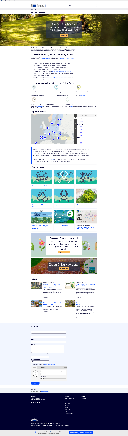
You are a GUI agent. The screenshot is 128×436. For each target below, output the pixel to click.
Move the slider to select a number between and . (51, 372)
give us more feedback (45, 391)
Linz (80, 122)
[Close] (95, 115)
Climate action (67, 409)
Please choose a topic (35, 354)
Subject (32, 339)
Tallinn (81, 138)
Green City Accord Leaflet (61, 225)
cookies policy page (52, 431)
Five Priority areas (59, 185)
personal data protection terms (49, 364)
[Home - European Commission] (39, 5)
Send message (35, 383)
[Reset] (75, 115)
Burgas (81, 129)
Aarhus (81, 135)
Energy (66, 411)
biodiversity (82, 95)
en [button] (70, 5)
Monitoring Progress (82, 185)
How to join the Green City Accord (41, 185)
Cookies (55, 425)
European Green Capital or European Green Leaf (62, 71)
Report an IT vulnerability (35, 425)
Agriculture (67, 405)
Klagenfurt (81, 121)
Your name (33, 330)
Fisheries (66, 407)
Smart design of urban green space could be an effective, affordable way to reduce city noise (53, 286)
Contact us (58, 423)
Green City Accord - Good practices (86, 204)
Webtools (32, 145)
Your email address (35, 334)
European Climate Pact (69, 413)
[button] (53, 132)
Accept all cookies (74, 432)
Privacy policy (60, 425)
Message (33, 344)
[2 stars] (32, 391)
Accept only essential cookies (86, 432)
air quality (38, 93)
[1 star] (32, 391)
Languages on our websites (47, 425)
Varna (81, 132)
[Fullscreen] (75, 125)
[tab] (34, 367)
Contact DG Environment (69, 398)
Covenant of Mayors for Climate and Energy (57, 77)
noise (71, 106)
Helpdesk (57, 204)
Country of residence (35, 359)
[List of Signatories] (75, 118)
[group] (52, 129)
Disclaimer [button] (68, 145)
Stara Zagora (82, 130)
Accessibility (84, 398)
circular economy (39, 106)
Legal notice (67, 425)
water (59, 93)
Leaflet (40, 145)
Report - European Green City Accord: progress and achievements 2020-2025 (41, 227)
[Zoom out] (75, 123)
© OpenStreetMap (44, 145)
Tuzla (81, 126)
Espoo (81, 142)
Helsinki (81, 143)
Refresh (65, 367)
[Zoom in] (75, 120)
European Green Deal (45, 58)
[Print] (75, 128)
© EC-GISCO (37, 145)
